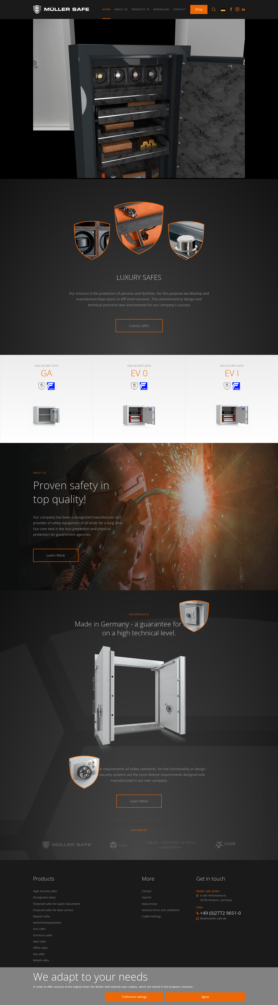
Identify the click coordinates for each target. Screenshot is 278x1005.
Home (106, 9)
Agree (205, 997)
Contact (179, 9)
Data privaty (149, 904)
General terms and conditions (161, 910)
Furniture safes (42, 935)
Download (161, 9)
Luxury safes (139, 325)
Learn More (56, 555)
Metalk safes (41, 960)
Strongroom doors (44, 897)
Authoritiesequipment (47, 922)
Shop (199, 9)
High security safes (45, 891)
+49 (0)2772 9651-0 (220, 913)
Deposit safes (41, 916)
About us (121, 9)
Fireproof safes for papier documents (56, 904)
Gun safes (39, 929)
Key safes (39, 954)
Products (139, 9)
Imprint (146, 897)
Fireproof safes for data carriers (53, 910)
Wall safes (39, 941)
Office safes (40, 948)
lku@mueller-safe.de (213, 918)
